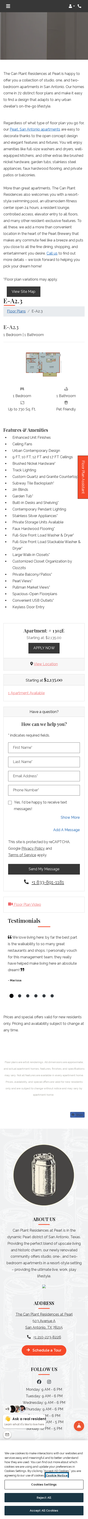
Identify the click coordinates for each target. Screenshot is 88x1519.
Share (79, 1114)
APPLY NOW (46, 648)
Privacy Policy (33, 848)
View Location (46, 664)
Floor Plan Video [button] (27, 904)
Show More (70, 817)
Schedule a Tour (46, 1350)
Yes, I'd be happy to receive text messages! (40, 805)
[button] (71, 6)
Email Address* (25, 776)
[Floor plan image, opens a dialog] (44, 364)
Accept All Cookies (44, 1510)
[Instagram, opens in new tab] (48, 1381)
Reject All (44, 1497)
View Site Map (23, 291)
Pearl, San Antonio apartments (35, 129)
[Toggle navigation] (8, 6)
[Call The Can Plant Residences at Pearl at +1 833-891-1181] (80, 6)
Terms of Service (22, 855)
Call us (52, 253)
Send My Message (44, 869)
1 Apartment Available (26, 693)
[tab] (11, 996)
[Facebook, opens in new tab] (39, 1381)
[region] (44, 1479)
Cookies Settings (44, 1484)
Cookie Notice (57, 1475)
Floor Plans (16, 311)
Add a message (66, 830)
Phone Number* (26, 790)
